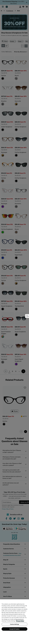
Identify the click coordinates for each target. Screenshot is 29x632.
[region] (14, 615)
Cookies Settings (14, 624)
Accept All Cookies (14, 629)
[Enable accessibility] (27, 316)
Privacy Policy (20, 621)
